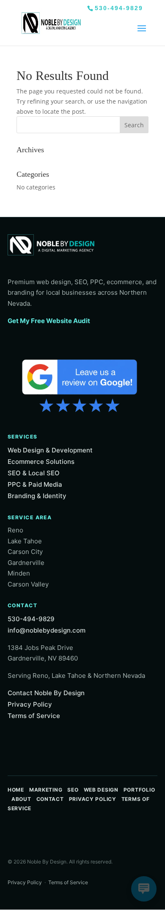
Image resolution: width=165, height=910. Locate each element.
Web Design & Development (50, 450)
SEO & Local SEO (34, 473)
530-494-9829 (119, 8)
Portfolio (139, 790)
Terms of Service (34, 716)
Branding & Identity (37, 496)
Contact (50, 799)
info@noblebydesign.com (46, 630)
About (21, 799)
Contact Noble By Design (46, 693)
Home (16, 790)
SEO (72, 790)
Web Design (101, 790)
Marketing (45, 790)
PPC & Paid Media (35, 484)
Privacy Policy (30, 704)
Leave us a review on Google (79, 384)
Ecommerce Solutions (41, 462)
